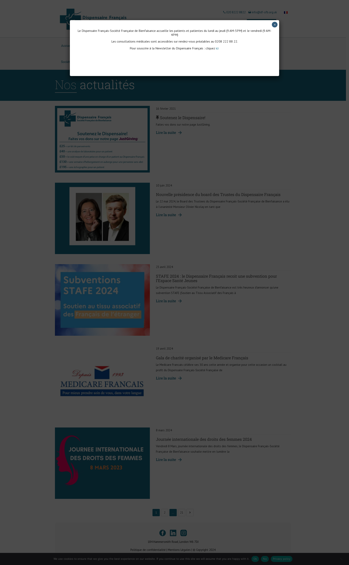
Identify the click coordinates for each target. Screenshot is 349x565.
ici (217, 48)
